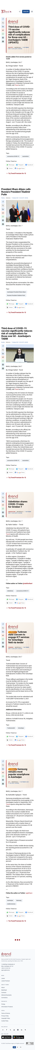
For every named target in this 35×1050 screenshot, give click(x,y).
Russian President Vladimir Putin (16, 295)
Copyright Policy (5, 1018)
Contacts (3, 992)
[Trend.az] (6, 11)
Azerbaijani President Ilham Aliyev (16, 292)
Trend (17, 85)
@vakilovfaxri (27, 583)
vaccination (25, 156)
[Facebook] (6, 1029)
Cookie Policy (4, 1021)
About (3, 987)
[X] (10, 1029)
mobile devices (11, 904)
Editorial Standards (6, 995)
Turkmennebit (11, 728)
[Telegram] (17, 1029)
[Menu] (32, 11)
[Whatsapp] (2, 1029)
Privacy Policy (5, 1016)
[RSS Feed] (25, 1029)
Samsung (18, 900)
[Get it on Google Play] (18, 1037)
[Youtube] (14, 1029)
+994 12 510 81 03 (5, 968)
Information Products (7, 1006)
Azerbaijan (10, 900)
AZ (17, 1047)
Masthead (4, 990)
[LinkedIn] (21, 1029)
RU (20, 1047)
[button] (3, 19)
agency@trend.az (5, 970)
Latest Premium (5, 981)
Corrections (4, 997)
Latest (3, 978)
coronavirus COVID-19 (13, 156)
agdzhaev (29, 893)
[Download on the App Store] (6, 1037)
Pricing (3, 1004)
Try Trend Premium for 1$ (17, 173)
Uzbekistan (10, 591)
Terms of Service (5, 1013)
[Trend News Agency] (6, 954)
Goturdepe (21, 728)
